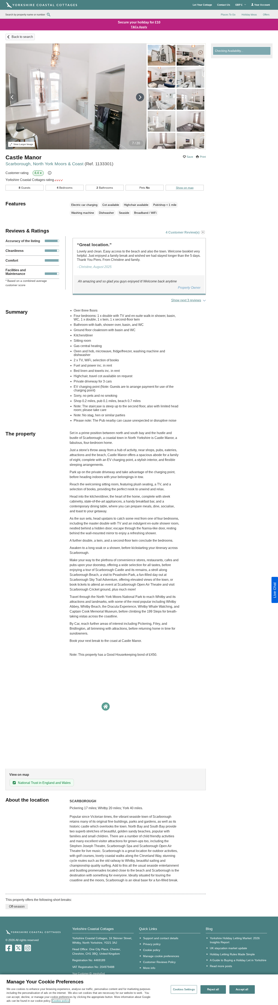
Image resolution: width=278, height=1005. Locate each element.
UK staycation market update (228, 948)
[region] (139, 989)
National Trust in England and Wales (44, 783)
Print (203, 156)
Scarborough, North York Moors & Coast (59, 163)
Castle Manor (23, 157)
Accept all (242, 989)
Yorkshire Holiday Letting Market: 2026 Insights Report (235, 940)
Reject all (213, 989)
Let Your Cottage (202, 4)
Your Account (262, 4)
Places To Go (228, 14)
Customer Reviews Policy (159, 962)
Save (190, 156)
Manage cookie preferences (161, 956)
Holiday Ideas (249, 14)
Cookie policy (151, 950)
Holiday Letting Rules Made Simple (232, 954)
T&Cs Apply (139, 27)
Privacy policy (152, 944)
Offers (266, 14)
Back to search (22, 37)
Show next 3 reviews (186, 300)
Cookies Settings (184, 989)
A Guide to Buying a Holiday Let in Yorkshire (238, 960)
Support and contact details (160, 938)
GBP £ (239, 4)
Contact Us (223, 4)
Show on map (185, 187)
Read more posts (221, 966)
